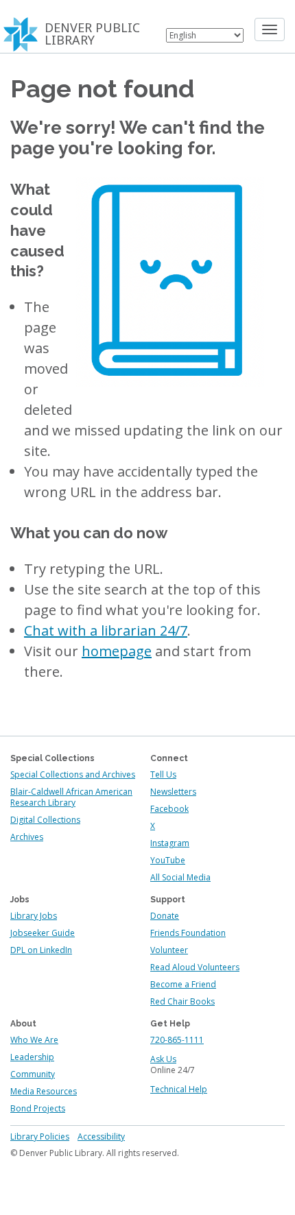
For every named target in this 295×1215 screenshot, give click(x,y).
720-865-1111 (177, 1040)
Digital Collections (45, 820)
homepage (117, 651)
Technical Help (178, 1089)
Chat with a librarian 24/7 (105, 630)
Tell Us (163, 774)
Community (32, 1074)
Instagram (169, 843)
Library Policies (39, 1136)
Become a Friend (183, 984)
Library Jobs (33, 916)
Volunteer (169, 950)
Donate (164, 916)
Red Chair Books (182, 1001)
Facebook (169, 809)
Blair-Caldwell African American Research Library (71, 797)
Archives (26, 837)
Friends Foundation (188, 933)
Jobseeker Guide (42, 933)
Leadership (32, 1057)
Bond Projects (37, 1108)
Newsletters (173, 791)
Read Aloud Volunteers (194, 967)
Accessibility (101, 1136)
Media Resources (43, 1091)
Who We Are (34, 1040)
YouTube (167, 860)
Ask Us (163, 1059)
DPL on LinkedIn (41, 950)
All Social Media (180, 877)
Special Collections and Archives (72, 774)
